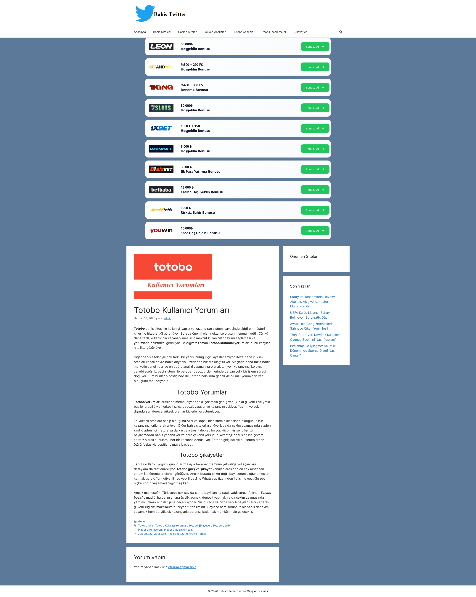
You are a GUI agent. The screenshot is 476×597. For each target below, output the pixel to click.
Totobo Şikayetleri (200, 525)
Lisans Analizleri (244, 32)
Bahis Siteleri (162, 32)
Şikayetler (300, 32)
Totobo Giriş (146, 525)
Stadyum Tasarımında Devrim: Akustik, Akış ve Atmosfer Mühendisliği (312, 301)
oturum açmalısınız (182, 567)
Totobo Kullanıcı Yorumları (171, 525)
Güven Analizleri (215, 32)
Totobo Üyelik (221, 525)
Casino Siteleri (187, 32)
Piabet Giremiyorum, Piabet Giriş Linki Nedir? (165, 529)
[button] (341, 32)
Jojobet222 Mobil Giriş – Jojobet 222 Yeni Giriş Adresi (172, 533)
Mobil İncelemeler (274, 32)
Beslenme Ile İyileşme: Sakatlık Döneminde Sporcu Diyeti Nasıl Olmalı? (313, 350)
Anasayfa (140, 32)
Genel (141, 521)
